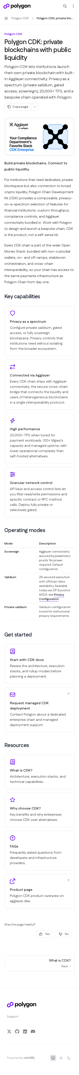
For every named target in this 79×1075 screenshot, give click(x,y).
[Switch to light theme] (61, 1058)
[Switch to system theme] (53, 1058)
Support (12, 1016)
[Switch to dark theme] (69, 1058)
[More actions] (73, 6)
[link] (39, 664)
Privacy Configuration (51, 597)
